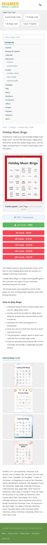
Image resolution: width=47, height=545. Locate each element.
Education (9, 59)
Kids (7, 88)
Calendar (9, 55)
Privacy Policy (25, 533)
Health (8, 70)
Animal (8, 47)
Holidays (9, 85)
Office (7, 104)
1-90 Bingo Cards (11, 24)
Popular (8, 111)
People (8, 107)
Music (7, 92)
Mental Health (12, 81)
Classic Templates (30, 24)
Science (10, 62)
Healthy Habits (13, 73)
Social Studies (12, 66)
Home (4, 533)
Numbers (9, 96)
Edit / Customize (24, 217)
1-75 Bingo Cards (31, 17)
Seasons (8, 115)
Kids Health (11, 77)
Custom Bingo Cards (12, 17)
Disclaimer (35, 533)
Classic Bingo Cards (12, 37)
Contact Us (6, 538)
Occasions (9, 100)
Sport (7, 119)
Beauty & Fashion (12, 51)
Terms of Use (13, 533)
